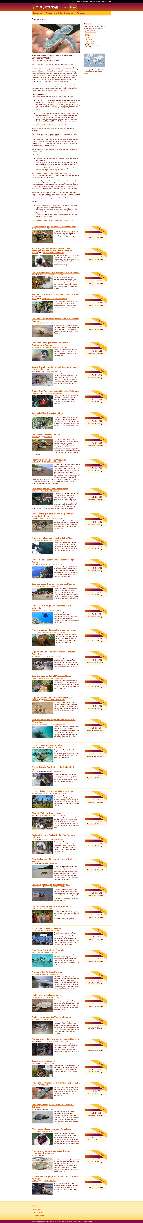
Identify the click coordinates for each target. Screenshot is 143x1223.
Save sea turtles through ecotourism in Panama (53, 584)
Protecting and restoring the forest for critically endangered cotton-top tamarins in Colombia (53, 249)
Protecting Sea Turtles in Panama (47, 972)
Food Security (89, 39)
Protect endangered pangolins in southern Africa (54, 630)
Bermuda (35, 952)
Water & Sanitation (90, 32)
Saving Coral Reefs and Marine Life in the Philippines (56, 391)
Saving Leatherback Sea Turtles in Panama (51, 1017)
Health (87, 34)
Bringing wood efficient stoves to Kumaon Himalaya (55, 1039)
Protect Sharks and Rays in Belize (47, 745)
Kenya (34, 518)
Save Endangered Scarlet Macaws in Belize (51, 676)
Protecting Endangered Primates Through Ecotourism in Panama (51, 344)
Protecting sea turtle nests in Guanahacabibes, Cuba (55, 1083)
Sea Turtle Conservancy (50, 323)
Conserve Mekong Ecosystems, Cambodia (51, 906)
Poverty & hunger (90, 30)
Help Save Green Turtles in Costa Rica (49, 460)
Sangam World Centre (47, 1131)
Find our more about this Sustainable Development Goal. (49, 125)
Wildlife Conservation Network (53, 253)
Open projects (37, 13)
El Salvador (36, 1109)
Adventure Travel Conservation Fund (54, 299)
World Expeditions (50, 1181)
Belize (34, 678)
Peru (33, 415)
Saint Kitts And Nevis (38, 724)
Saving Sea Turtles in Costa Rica (46, 995)
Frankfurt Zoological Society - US (54, 793)
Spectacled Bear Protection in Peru (47, 413)
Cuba (33, 1085)
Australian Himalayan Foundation (52, 274)
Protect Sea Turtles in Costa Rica (46, 928)
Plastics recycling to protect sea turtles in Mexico (54, 227)
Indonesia (35, 610)
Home (34, 1206)
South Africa (36, 632)
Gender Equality (90, 41)
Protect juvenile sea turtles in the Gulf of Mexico (53, 538)
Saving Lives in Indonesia (43, 1061)
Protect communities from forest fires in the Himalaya (56, 273)
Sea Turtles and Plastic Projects (46, 435)
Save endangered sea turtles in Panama (50, 489)
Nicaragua (35, 1155)
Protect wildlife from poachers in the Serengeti (52, 791)
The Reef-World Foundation (53, 393)
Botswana (35, 700)
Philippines (35, 393)
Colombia (35, 253)
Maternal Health (89, 43)
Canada (34, 299)
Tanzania (34, 793)
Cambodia (35, 908)
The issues (81, 13)
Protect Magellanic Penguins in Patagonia (51, 885)
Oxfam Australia (49, 908)
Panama (34, 323)
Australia (35, 1181)
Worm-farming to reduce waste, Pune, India (51, 1129)
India (33, 371)
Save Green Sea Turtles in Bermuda (48, 950)
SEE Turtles (46, 228)
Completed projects (66, 13)
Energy (87, 37)
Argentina (35, 886)
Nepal (34, 274)
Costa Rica (35, 437)
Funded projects (51, 13)
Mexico (34, 228)
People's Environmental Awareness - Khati (54, 1041)
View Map (87, 73)
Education (88, 35)
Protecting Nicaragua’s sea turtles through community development (51, 1152)
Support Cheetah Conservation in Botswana (52, 698)
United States (36, 540)
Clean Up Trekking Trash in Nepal (47, 813)
